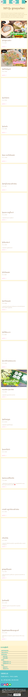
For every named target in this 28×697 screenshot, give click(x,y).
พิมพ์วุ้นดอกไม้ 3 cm (7, 663)
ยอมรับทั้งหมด (17, 694)
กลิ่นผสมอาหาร (6, 668)
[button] (22, 2)
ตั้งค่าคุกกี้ (10, 694)
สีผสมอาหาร (5, 667)
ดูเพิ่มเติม (3, 46)
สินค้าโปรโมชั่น (4, 654)
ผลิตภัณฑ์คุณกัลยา (5, 650)
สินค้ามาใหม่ (5, 656)
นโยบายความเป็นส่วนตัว (9, 692)
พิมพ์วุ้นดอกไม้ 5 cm (7, 662)
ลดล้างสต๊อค (5, 658)
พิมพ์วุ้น (2, 660)
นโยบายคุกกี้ (18, 692)
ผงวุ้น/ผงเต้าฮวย (4, 652)
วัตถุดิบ (2, 665)
